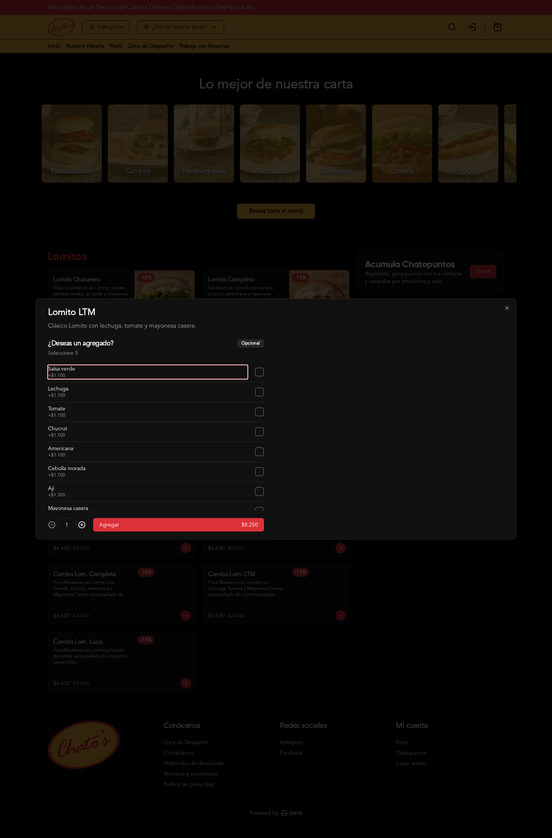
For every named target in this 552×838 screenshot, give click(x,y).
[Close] (507, 308)
